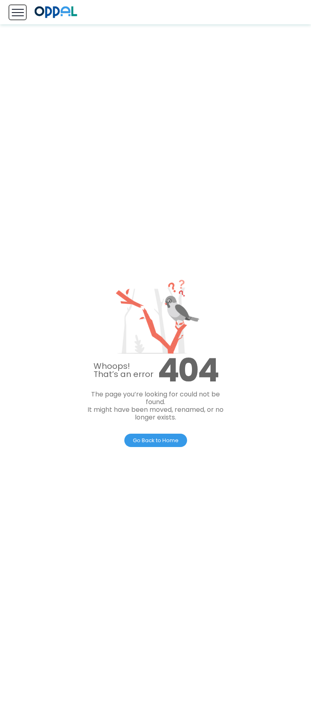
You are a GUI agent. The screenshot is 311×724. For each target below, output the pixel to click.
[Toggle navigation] (18, 12)
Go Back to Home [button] (156, 440)
